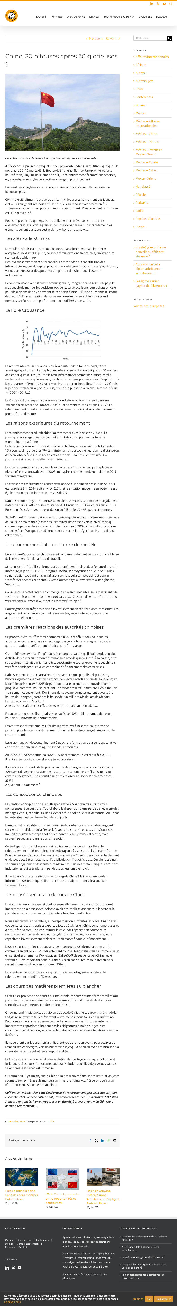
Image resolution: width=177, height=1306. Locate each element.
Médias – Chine (146, 134)
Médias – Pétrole (147, 142)
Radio (139, 211)
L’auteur (9, 1240)
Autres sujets (144, 81)
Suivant (111, 39)
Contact (23, 1247)
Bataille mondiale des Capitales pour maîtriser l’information (21, 1195)
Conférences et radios (28, 1243)
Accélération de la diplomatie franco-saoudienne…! (149, 268)
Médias (141, 113)
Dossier (141, 105)
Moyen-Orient (146, 178)
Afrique (141, 65)
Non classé (143, 186)
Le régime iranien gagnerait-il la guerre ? (143, 1257)
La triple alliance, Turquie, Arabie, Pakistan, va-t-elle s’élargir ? (144, 1266)
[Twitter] (13, 1268)
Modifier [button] (138, 1298)
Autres (140, 73)
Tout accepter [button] (163, 1299)
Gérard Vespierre (17, 1121)
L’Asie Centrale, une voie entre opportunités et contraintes (62, 1198)
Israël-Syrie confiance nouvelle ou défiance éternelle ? (151, 251)
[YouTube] (19, 1268)
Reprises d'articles (148, 219)
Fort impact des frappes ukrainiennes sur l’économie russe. (143, 1276)
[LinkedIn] (7, 1268)
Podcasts (142, 203)
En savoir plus (12, 1302)
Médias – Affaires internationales (148, 123)
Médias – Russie (147, 162)
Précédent (96, 39)
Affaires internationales (152, 57)
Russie (140, 227)
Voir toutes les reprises (148, 306)
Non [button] (149, 1299)
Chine (51, 1121)
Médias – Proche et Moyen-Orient (149, 152)
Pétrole (141, 195)
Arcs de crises (25, 1240)
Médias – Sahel (146, 170)
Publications (42, 1240)
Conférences (144, 97)
